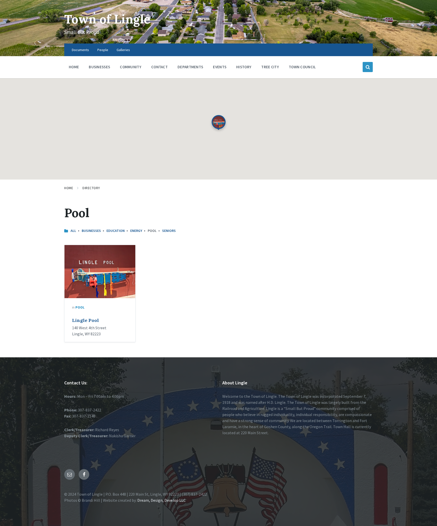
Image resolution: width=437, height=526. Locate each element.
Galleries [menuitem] (123, 50)
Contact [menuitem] (159, 66)
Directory (91, 188)
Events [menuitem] (219, 66)
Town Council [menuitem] (302, 66)
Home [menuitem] (74, 66)
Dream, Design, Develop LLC (161, 500)
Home (68, 188)
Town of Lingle (107, 19)
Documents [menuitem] (80, 50)
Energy (136, 230)
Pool (79, 307)
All (73, 230)
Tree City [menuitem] (270, 66)
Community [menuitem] (130, 66)
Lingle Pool (85, 320)
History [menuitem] (243, 66)
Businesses (91, 230)
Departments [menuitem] (190, 66)
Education (115, 230)
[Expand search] (368, 67)
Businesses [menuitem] (99, 66)
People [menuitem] (102, 50)
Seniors (169, 230)
